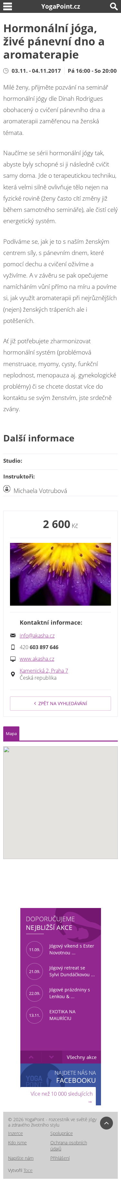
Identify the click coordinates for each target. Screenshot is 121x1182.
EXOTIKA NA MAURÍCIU (52, 1014)
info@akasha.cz (37, 635)
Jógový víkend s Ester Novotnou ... (61, 949)
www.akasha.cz (37, 658)
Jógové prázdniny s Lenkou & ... (59, 993)
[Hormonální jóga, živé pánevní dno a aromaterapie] (60, 574)
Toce (28, 1170)
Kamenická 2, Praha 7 (44, 670)
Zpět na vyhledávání (62, 703)
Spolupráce (61, 1133)
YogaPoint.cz (60, 6)
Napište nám (21, 1158)
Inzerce (15, 1133)
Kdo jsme (17, 1142)
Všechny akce (81, 1057)
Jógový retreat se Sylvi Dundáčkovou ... (62, 971)
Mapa (11, 733)
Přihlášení (60, 1158)
